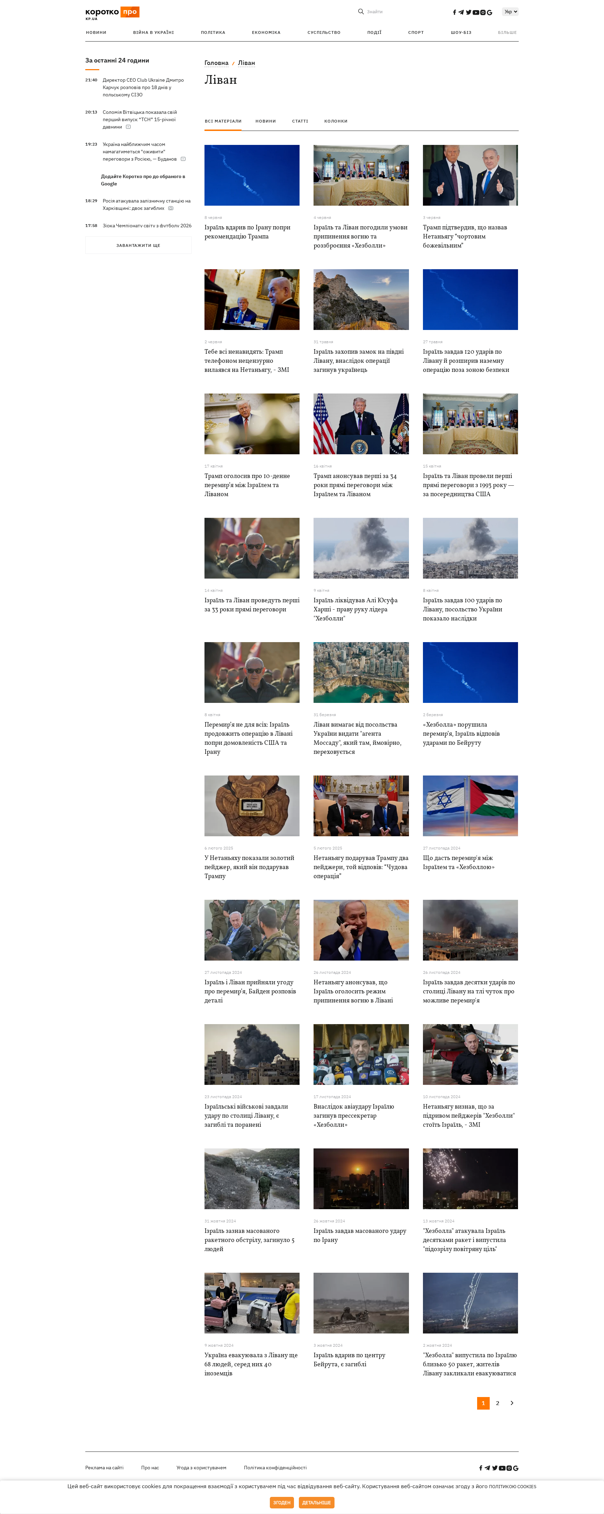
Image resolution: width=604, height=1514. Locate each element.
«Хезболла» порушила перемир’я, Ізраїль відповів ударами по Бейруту (461, 734)
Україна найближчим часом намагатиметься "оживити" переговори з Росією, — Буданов (140, 151)
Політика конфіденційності (275, 1467)
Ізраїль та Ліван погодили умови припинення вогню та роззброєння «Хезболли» (361, 236)
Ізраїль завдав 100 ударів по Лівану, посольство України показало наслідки (462, 609)
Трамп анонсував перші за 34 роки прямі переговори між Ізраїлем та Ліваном (355, 485)
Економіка (266, 32)
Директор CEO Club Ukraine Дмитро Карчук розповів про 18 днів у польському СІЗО (143, 87)
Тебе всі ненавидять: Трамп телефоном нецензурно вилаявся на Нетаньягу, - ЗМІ (246, 361)
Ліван (246, 63)
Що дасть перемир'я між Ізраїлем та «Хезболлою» (459, 863)
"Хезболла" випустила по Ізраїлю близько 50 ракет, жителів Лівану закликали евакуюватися (470, 1364)
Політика (213, 32)
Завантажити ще (138, 245)
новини (266, 121)
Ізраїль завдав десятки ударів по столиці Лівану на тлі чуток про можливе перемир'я (469, 991)
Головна (216, 63)
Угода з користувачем (201, 1467)
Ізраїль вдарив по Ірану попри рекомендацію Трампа (247, 232)
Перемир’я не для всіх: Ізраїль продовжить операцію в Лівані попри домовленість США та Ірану (248, 739)
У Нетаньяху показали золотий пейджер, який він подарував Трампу (249, 867)
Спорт (416, 32)
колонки (336, 121)
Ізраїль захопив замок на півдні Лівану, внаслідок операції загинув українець (359, 361)
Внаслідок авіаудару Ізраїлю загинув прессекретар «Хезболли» (354, 1116)
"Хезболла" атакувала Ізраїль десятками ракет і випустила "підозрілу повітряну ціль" (464, 1240)
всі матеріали (223, 121)
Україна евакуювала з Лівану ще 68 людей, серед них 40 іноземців (251, 1364)
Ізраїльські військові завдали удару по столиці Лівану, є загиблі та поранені (246, 1116)
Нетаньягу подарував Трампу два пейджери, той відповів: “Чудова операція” (361, 867)
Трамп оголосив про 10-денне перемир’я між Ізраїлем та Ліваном (247, 485)
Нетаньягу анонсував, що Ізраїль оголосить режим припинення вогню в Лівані (353, 991)
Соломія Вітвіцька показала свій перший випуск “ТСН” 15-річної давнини (140, 119)
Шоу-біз (461, 32)
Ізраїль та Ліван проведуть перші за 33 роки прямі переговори (252, 605)
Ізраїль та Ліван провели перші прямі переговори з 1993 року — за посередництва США (468, 485)
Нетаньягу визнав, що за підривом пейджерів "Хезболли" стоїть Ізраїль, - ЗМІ (469, 1116)
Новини (96, 32)
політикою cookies (513, 1486)
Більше (507, 32)
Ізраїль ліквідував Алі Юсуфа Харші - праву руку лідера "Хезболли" (356, 609)
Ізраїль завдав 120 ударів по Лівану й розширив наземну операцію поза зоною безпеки (466, 361)
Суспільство (324, 32)
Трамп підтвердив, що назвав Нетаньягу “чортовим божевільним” (465, 236)
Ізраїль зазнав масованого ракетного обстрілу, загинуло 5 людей (249, 1240)
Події (374, 32)
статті (300, 121)
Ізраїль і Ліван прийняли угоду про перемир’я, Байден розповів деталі (250, 991)
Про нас (150, 1467)
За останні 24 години (117, 60)
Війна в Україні (153, 32)
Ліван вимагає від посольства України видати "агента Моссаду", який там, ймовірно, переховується (358, 739)
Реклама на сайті (104, 1467)
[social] (454, 12)
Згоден (281, 1503)
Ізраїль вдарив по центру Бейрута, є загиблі (349, 1360)
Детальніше (316, 1503)
